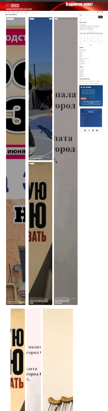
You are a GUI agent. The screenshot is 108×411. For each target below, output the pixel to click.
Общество (75, 18)
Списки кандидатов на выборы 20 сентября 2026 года (38, 301)
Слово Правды (82, 63)
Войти (80, 20)
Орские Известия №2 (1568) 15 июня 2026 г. (15, 302)
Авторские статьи (82, 49)
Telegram (90, 98)
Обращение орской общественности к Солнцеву (62, 301)
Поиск (80, 15)
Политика (81, 62)
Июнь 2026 (81, 71)
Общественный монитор (43, 18)
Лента (9, 12)
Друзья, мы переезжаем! (94, 83)
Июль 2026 (81, 70)
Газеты (13, 12)
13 (91, 38)
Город (56, 18)
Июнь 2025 (81, 75)
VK (87, 98)
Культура (81, 53)
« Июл (90, 45)
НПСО (15, 5)
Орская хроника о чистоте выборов (86, 29)
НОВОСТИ (32, 18)
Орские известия (18, 18)
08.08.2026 (66, 297)
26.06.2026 (17, 299)
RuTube (93, 98)
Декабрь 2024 (82, 76)
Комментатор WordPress (84, 83)
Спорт (50, 18)
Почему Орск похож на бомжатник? (86, 28)
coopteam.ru (83, 98)
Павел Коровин (11, 299)
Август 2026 (81, 69)
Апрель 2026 (81, 74)
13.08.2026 (41, 297)
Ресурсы (26, 12)
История (17, 12)
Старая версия (17, 0)
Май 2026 (81, 72)
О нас (22, 12)
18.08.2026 (41, 155)
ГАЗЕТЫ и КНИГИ (10, 18)
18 (84, 40)
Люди (80, 54)
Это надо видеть (35, 158)
